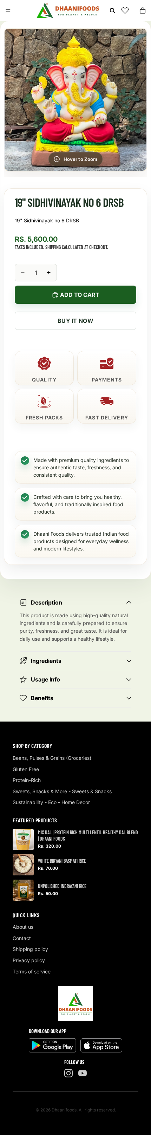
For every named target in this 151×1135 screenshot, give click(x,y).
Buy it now (75, 320)
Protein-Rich (27, 780)
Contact (22, 938)
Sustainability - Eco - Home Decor (51, 802)
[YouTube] (82, 1073)
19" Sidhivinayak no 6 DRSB (47, 220)
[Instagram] (68, 1073)
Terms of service (32, 971)
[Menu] (8, 10)
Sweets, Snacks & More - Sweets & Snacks (62, 791)
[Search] (112, 10)
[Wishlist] (125, 10)
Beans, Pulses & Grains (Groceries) (52, 758)
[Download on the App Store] (101, 1045)
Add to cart (79, 294)
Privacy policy (29, 960)
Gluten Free (26, 769)
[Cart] (142, 10)
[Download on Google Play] (52, 1045)
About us (23, 927)
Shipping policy (30, 949)
